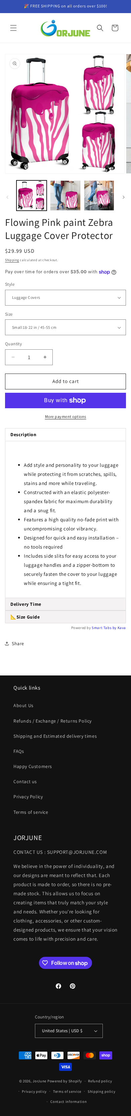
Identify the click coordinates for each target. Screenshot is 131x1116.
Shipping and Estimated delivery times (55, 736)
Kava (122, 627)
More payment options (65, 416)
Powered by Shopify (64, 1081)
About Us (23, 705)
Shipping (12, 260)
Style (9, 284)
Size (9, 314)
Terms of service (30, 812)
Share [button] (18, 643)
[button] (13, 28)
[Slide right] (123, 197)
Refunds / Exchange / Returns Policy (52, 721)
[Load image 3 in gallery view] (99, 195)
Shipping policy (102, 1091)
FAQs (18, 751)
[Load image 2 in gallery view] (65, 195)
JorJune (39, 1081)
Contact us (25, 781)
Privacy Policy (28, 797)
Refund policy (100, 1081)
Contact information (68, 1101)
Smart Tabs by (104, 627)
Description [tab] (23, 434)
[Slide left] (7, 197)
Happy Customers (32, 766)
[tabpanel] (65, 519)
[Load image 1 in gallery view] (31, 195)
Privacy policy (34, 1091)
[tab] (65, 604)
